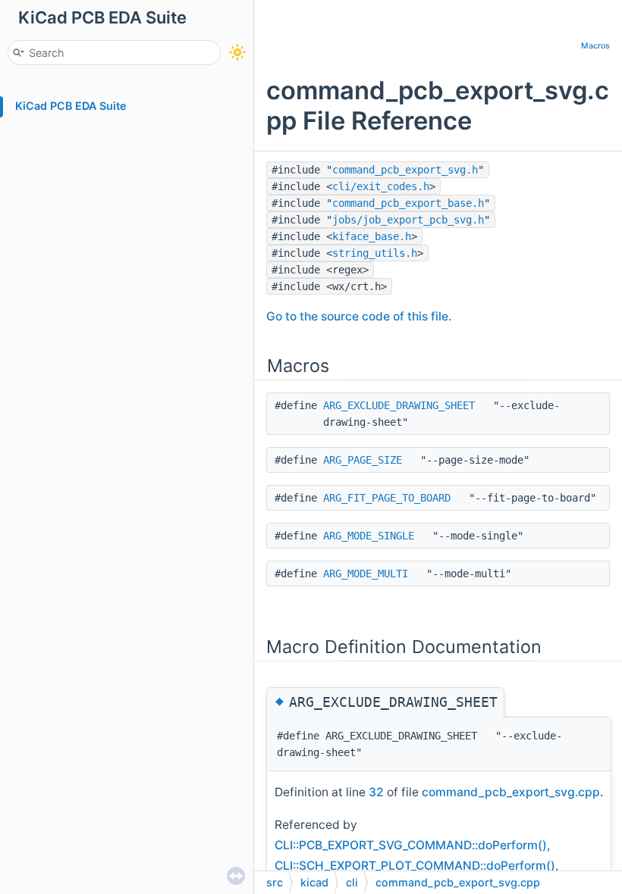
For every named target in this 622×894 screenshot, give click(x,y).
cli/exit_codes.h (380, 186)
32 (376, 792)
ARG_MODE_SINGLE (368, 536)
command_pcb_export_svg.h (405, 170)
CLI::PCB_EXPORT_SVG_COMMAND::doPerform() (411, 845)
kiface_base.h (371, 236)
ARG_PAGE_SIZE (362, 460)
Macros (595, 46)
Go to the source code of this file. (358, 316)
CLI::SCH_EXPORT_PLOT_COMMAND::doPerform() (415, 865)
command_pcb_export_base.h (408, 203)
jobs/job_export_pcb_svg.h (408, 220)
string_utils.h (374, 253)
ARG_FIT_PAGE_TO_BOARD (387, 498)
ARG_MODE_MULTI (365, 573)
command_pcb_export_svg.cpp (511, 792)
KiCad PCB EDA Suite (71, 105)
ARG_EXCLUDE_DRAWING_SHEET (399, 405)
